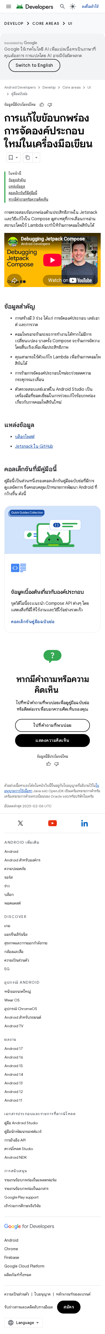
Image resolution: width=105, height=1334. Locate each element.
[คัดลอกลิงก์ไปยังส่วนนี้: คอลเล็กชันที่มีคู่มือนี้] (62, 469)
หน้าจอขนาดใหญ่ (17, 991)
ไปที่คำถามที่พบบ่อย (52, 725)
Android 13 (13, 1083)
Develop (14, 23)
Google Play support (21, 1197)
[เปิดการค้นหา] (62, 6)
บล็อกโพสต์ (24, 436)
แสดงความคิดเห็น (52, 740)
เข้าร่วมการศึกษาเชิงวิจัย (22, 1205)
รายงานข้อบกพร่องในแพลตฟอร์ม (30, 1180)
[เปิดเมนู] (8, 6)
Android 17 (13, 1048)
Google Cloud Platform (24, 1266)
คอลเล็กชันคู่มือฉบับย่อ (32, 621)
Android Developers (20, 87)
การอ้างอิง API (15, 1140)
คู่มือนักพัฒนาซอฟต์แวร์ (22, 1131)
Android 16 (13, 1057)
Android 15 (13, 1065)
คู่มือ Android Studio (21, 1122)
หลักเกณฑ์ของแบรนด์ (73, 1294)
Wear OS (12, 1000)
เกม (7, 925)
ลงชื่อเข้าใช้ (90, 6)
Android (11, 851)
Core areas (46, 23)
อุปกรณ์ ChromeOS (20, 1008)
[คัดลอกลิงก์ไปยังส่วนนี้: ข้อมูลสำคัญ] (40, 307)
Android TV (13, 1026)
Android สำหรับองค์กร (22, 860)
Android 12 (13, 1091)
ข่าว (7, 885)
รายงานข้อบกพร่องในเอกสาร (26, 1188)
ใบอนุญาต (42, 1294)
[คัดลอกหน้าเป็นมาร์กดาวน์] (28, 157)
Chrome (11, 1248)
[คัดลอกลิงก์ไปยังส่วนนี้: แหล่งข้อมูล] (39, 425)
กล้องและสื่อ (13, 951)
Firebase (11, 1257)
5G (7, 968)
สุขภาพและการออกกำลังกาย (25, 943)
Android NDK (15, 1157)
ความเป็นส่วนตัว (16, 960)
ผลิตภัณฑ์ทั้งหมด (17, 1274)
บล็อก (9, 894)
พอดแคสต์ (12, 903)
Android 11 (13, 1100)
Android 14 (13, 1074)
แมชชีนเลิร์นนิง (15, 934)
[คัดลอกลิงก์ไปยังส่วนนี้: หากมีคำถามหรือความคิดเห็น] (65, 690)
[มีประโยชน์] (42, 105)
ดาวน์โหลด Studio (18, 1148)
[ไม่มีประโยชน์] (50, 105)
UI (70, 23)
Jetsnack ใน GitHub (34, 446)
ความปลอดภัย (15, 868)
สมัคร (69, 1307)
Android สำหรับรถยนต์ (22, 1017)
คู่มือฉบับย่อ (19, 94)
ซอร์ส (8, 877)
